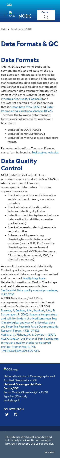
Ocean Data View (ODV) (25, 107)
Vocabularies (10, 98)
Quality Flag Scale (30, 98)
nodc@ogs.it (12, 400)
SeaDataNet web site (45, 152)
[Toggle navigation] (6, 15)
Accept (49, 452)
